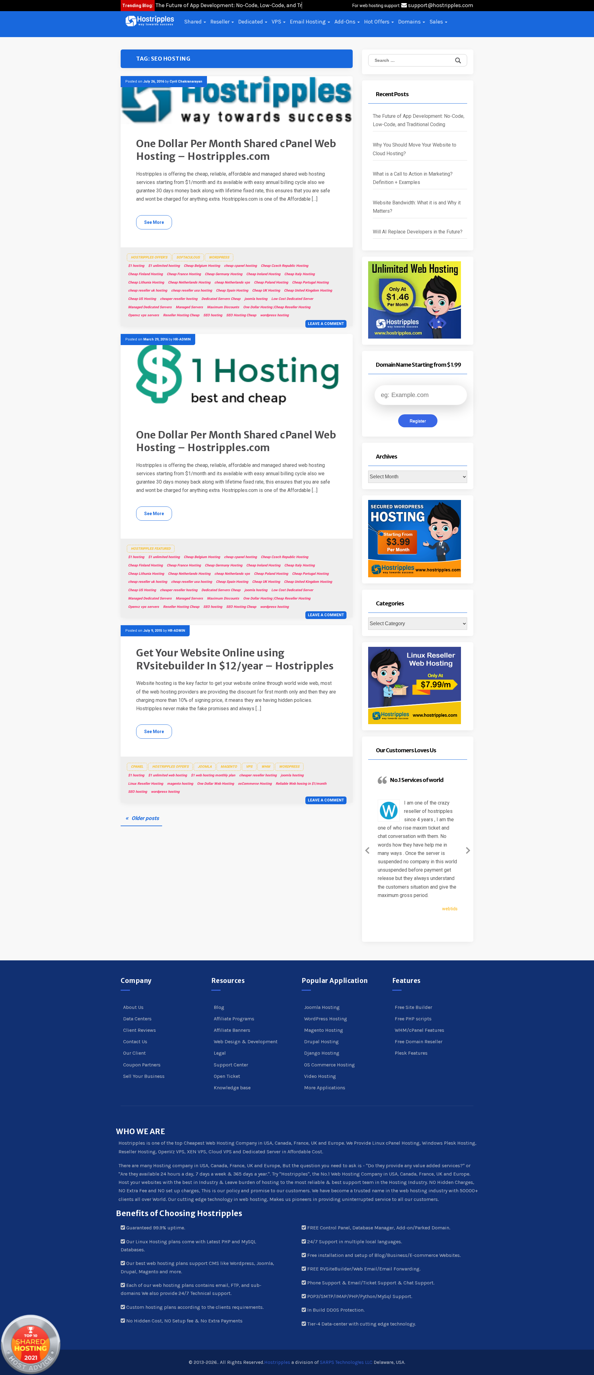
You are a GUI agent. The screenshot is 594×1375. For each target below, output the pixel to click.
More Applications (324, 1088)
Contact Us (135, 1041)
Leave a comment (326, 324)
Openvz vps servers (143, 315)
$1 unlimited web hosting (167, 775)
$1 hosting (136, 266)
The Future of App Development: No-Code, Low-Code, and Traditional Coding (418, 120)
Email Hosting (308, 21)
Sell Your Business (144, 1076)
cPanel (137, 767)
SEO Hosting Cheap (241, 315)
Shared (193, 21)
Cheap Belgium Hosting (202, 266)
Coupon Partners (142, 1065)
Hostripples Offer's (149, 257)
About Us (133, 1007)
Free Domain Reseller (418, 1041)
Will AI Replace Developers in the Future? (418, 232)
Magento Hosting (323, 1030)
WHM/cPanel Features (419, 1030)
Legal (220, 1053)
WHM (265, 767)
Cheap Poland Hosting (271, 282)
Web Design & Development (246, 1041)
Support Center (231, 1065)
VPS (277, 21)
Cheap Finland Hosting (145, 274)
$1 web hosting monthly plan (213, 775)
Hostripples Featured (150, 549)
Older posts (145, 818)
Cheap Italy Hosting (299, 274)
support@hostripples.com (440, 5)
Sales (436, 21)
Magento (229, 767)
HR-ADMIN (182, 339)
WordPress (219, 257)
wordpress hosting (274, 315)
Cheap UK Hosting (266, 290)
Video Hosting (320, 1076)
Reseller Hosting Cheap (181, 315)
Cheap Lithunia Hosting (146, 282)
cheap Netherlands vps (232, 282)
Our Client (134, 1053)
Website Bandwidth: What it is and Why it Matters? (417, 207)
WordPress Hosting (325, 1019)
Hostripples (277, 1362)
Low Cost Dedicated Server (292, 299)
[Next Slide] (468, 849)
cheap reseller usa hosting (191, 290)
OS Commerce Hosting (329, 1065)
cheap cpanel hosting (240, 266)
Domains (410, 21)
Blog (219, 1007)
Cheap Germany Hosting (223, 274)
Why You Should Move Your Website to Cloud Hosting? (414, 149)
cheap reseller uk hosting (147, 290)
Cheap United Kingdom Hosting (308, 290)
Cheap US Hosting (142, 299)
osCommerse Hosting (255, 784)
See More (154, 222)
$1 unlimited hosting (164, 266)
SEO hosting (212, 315)
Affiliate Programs (234, 1019)
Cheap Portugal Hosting (310, 282)
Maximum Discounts (223, 307)
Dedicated (251, 21)
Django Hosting (321, 1053)
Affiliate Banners (232, 1030)
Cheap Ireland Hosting (263, 274)
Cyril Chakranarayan (186, 81)
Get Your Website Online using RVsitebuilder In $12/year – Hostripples (235, 659)
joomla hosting (255, 299)
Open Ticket (227, 1076)
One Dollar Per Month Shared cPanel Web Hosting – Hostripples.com (236, 150)
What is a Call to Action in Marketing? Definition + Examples (413, 178)
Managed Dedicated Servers (150, 307)
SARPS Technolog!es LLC (346, 1362)
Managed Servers (189, 307)
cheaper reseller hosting (178, 299)
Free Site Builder (413, 1007)
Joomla (205, 767)
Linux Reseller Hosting (145, 784)
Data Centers (137, 1019)
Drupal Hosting (321, 1041)
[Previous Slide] (367, 849)
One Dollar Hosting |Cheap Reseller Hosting (276, 307)
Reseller (220, 21)
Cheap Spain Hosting (232, 290)
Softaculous (188, 257)
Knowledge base (232, 1088)
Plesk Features (411, 1053)
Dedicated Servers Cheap (220, 299)
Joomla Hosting (322, 1007)
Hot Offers (377, 21)
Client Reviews (139, 1030)
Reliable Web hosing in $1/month (301, 784)
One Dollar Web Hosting (215, 784)
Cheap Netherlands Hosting (189, 282)
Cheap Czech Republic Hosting (284, 266)
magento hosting (180, 784)
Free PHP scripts (413, 1019)
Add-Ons (345, 21)
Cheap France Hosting (184, 274)
